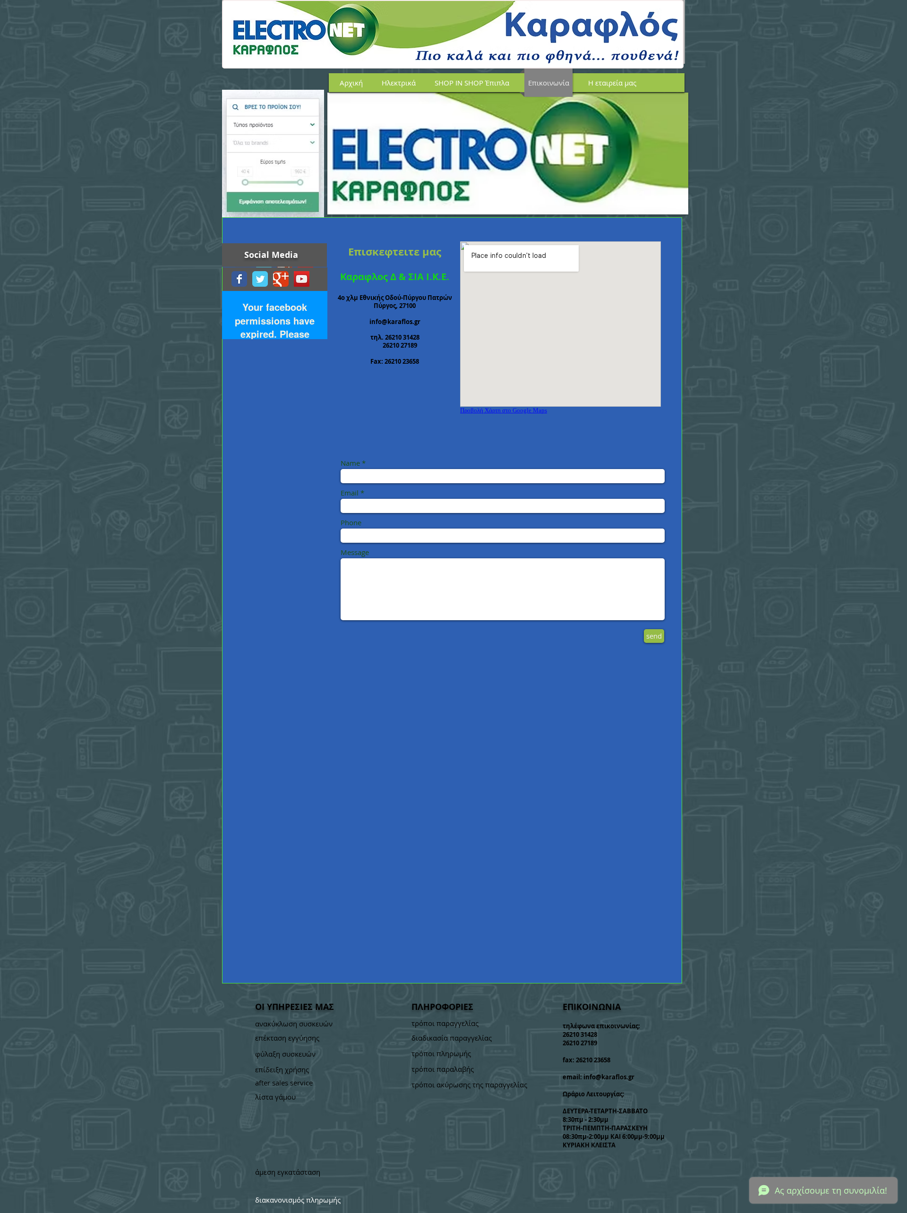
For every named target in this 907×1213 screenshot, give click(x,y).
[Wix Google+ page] (281, 279)
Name (350, 463)
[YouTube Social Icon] (301, 279)
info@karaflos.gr (394, 321)
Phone (351, 522)
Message (355, 552)
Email (350, 492)
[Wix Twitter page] (260, 279)
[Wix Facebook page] (239, 279)
